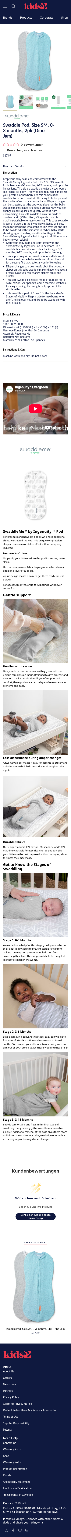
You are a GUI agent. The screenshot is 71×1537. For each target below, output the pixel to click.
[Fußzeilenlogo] (17, 1354)
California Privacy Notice (17, 1403)
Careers (7, 1377)
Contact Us (9, 1442)
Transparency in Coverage (18, 1494)
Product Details (13, 166)
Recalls (7, 1475)
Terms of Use (10, 1416)
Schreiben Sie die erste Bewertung (35, 1216)
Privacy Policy (11, 1397)
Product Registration (15, 1468)
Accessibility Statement (16, 1481)
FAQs (6, 1455)
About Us (8, 1371)
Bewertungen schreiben (24, 150)
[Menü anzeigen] (5, 6)
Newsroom (9, 1384)
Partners (8, 1390)
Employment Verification (17, 1488)
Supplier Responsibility (16, 1423)
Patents (7, 1429)
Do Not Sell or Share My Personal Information (30, 1410)
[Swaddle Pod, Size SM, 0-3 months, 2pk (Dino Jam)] (35, 1286)
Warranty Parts (12, 1449)
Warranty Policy (12, 1462)
